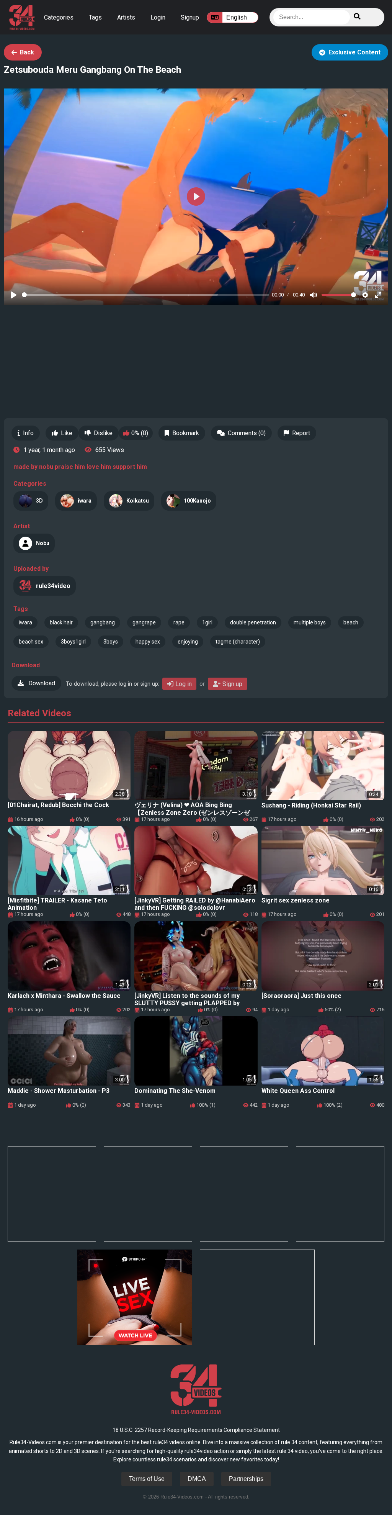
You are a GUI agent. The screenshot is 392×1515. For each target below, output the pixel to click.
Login (157, 17)
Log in (183, 684)
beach (350, 622)
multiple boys (310, 622)
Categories (59, 17)
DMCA (197, 1479)
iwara (25, 622)
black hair (61, 622)
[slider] (145, 294)
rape (179, 622)
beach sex (31, 642)
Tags (95, 17)
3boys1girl (73, 642)
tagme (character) (238, 642)
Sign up (232, 684)
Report (301, 433)
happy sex (148, 642)
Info (28, 433)
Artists (126, 17)
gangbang (102, 622)
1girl (207, 622)
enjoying (188, 642)
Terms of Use (147, 1479)
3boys (110, 642)
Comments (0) (247, 433)
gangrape (144, 622)
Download (41, 683)
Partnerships (246, 1479)
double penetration (253, 622)
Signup (190, 17)
